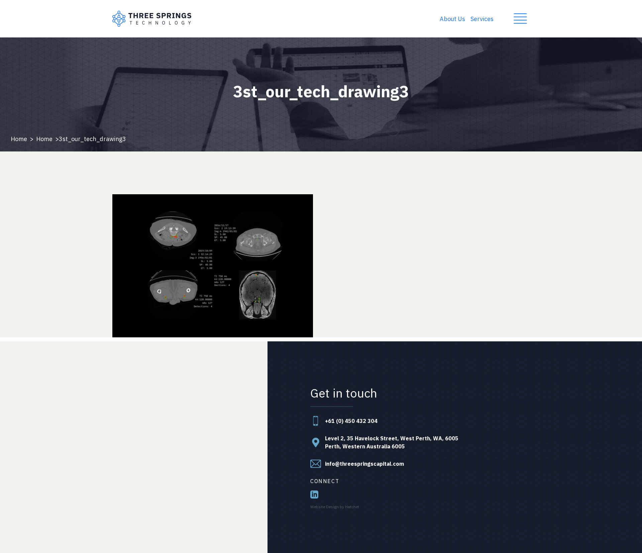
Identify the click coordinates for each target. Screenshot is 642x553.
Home (19, 139)
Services (482, 19)
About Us (452, 19)
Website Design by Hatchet (334, 506)
